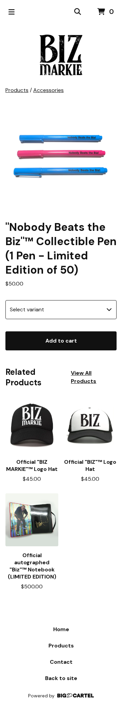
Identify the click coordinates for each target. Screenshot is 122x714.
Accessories (48, 90)
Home (61, 629)
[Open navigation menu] (11, 12)
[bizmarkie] (61, 55)
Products (16, 90)
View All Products (83, 377)
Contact (61, 661)
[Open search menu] (78, 11)
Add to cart (61, 340)
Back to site (61, 678)
